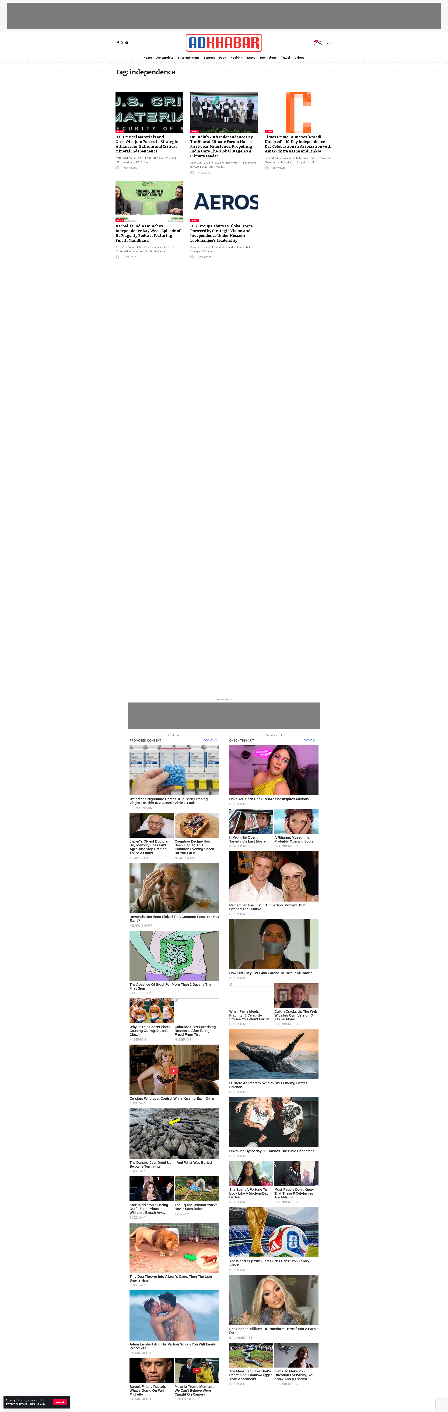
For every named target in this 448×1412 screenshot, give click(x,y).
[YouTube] (126, 42)
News (120, 131)
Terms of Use (36, 1404)
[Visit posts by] (117, 168)
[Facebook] (118, 42)
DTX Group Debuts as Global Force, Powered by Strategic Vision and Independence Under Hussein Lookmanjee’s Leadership (222, 233)
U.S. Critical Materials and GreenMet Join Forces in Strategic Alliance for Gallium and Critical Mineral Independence (146, 144)
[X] (122, 42)
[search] (320, 43)
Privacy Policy (14, 1404)
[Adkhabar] (224, 43)
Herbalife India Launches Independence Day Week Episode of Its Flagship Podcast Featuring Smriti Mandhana (148, 233)
